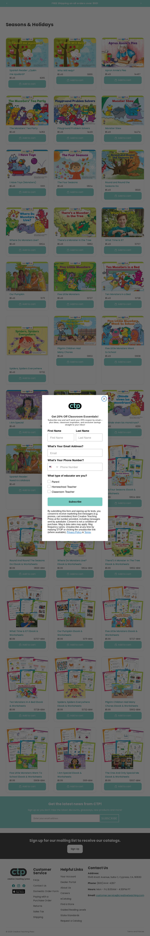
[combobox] (53, 467)
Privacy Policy (74, 532)
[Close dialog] (104, 398)
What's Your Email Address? (65, 446)
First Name (54, 431)
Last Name (82, 431)
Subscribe (75, 501)
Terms (87, 532)
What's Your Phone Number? (66, 460)
